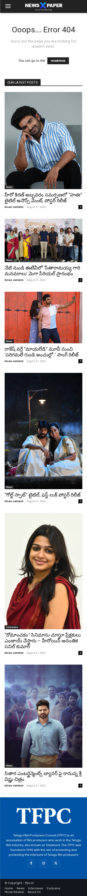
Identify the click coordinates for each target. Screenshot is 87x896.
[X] (55, 863)
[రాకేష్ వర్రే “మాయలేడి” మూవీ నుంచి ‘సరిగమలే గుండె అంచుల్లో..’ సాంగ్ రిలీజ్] (43, 317)
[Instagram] (43, 863)
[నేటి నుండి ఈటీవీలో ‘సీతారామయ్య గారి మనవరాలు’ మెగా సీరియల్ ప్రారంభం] (43, 240)
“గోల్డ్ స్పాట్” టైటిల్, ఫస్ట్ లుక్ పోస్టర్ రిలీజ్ (43, 495)
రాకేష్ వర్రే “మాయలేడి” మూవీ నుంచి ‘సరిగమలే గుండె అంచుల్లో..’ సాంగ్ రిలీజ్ (41, 352)
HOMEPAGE (58, 60)
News (9, 187)
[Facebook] (31, 863)
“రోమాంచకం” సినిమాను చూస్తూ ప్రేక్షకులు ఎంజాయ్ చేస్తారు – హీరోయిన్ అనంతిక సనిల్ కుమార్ (43, 640)
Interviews (12, 627)
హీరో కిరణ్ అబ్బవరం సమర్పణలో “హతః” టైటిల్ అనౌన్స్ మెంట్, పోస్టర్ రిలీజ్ (43, 197)
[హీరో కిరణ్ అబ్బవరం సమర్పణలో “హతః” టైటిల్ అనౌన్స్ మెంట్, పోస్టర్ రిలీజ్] (43, 140)
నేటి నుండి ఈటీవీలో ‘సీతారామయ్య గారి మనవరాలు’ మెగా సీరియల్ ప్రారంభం (42, 270)
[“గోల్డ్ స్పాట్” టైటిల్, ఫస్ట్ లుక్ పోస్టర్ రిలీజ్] (43, 431)
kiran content (14, 207)
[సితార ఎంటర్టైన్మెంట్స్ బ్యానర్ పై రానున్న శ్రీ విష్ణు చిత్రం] (43, 716)
